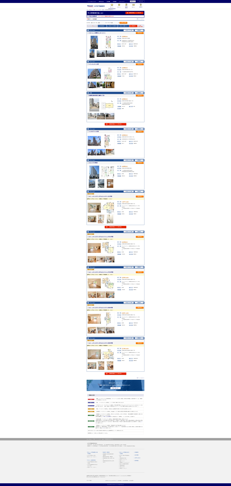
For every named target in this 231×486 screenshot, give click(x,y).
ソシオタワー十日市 (94, 131)
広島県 (103, 9)
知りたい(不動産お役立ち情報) (124, 453)
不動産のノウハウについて (124, 462)
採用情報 (114, 1)
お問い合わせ (101, 1)
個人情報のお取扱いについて (114, 475)
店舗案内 (140, 7)
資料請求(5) (134, 25)
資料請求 (139, 30)
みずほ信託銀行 (125, 480)
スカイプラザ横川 (93, 162)
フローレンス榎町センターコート (97, 33)
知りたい (133, 7)
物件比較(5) (102, 25)
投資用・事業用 (126, 7)
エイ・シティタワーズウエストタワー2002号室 (101, 343)
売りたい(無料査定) (91, 460)
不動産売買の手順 (123, 458)
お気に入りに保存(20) (113, 25)
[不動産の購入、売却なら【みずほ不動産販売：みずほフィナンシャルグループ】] (97, 6)
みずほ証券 (131, 480)
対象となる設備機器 (107, 416)
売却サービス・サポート (91, 467)
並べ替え (123, 22)
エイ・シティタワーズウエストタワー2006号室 (101, 307)
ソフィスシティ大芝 (94, 64)
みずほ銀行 (120, 480)
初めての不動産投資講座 (124, 463)
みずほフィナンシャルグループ (110, 480)
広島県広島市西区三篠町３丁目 (96, 95)
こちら (103, 427)
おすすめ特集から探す (91, 455)
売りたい (119, 7)
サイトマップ (121, 1)
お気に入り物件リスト (124, 25)
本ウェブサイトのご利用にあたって (93, 476)
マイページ (141, 1)
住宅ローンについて (123, 459)
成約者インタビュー (123, 468)
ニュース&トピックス (92, 1)
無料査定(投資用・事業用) (108, 456)
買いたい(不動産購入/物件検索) (92, 453)
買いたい (112, 7)
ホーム (87, 9)
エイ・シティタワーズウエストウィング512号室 (101, 236)
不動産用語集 (122, 465)
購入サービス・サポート (91, 456)
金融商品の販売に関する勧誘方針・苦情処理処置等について (97, 475)
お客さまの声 (122, 466)
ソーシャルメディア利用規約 (125, 475)
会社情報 (108, 1)
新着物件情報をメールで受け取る (135, 12)
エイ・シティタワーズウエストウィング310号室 (101, 272)
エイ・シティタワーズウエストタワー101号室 (100, 196)
